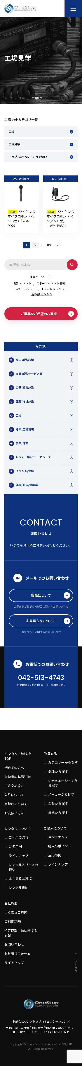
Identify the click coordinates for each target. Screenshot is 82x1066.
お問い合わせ (14, 944)
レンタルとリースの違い (23, 867)
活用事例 (54, 855)
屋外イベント (22, 283)
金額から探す (58, 803)
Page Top (76, 966)
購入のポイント (59, 846)
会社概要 (10, 903)
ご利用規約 (12, 921)
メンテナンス (58, 837)
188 (49, 245)
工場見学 (14, 144)
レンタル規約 (18, 887)
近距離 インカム (41, 294)
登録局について (15, 804)
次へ (57, 245)
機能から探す (58, 812)
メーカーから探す (61, 794)
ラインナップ (18, 855)
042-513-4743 (41, 677)
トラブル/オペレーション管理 (28, 157)
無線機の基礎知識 (17, 776)
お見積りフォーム (17, 953)
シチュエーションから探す (63, 783)
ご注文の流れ (14, 785)
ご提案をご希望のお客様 (39, 313)
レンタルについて (17, 828)
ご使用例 (15, 846)
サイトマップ (14, 962)
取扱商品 (50, 753)
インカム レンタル (52, 289)
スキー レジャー (25, 289)
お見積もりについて (41, 620)
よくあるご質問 (15, 912)
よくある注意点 (20, 878)
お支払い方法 (14, 813)
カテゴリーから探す (63, 762)
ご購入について (55, 828)
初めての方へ (14, 767)
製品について (41, 595)
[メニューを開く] (73, 8)
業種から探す (58, 771)
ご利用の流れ (18, 837)
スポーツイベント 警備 (50, 283)
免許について (14, 794)
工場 (11, 131)
